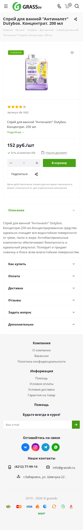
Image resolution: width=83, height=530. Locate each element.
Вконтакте (25, 447)
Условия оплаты (42, 384)
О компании (41, 350)
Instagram (35, 447)
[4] (21, 107)
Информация (41, 371)
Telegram (46, 447)
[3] (17, 107)
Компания (41, 343)
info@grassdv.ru (64, 468)
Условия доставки (41, 389)
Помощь (41, 378)
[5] (25, 107)
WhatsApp (56, 447)
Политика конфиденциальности (42, 361)
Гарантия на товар (41, 395)
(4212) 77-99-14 (26, 467)
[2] (13, 107)
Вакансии (41, 356)
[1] (9, 107)
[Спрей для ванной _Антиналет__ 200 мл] (41, 70)
